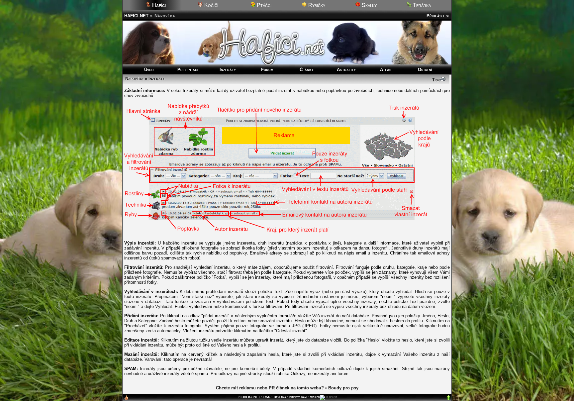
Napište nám (298, 397)
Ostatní (425, 69)
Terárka (421, 5)
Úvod (149, 69)
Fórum (267, 69)
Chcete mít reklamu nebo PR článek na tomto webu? (270, 387)
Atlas (385, 69)
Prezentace (188, 69)
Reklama (280, 397)
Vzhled (315, 397)
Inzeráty (228, 69)
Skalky (368, 5)
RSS (266, 397)
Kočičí (210, 5)
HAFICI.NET (136, 15)
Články (307, 69)
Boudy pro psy (343, 387)
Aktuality (346, 69)
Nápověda (134, 78)
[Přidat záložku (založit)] (126, 399)
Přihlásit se (438, 15)
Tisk (436, 79)
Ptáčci (263, 5)
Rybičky (316, 5)
